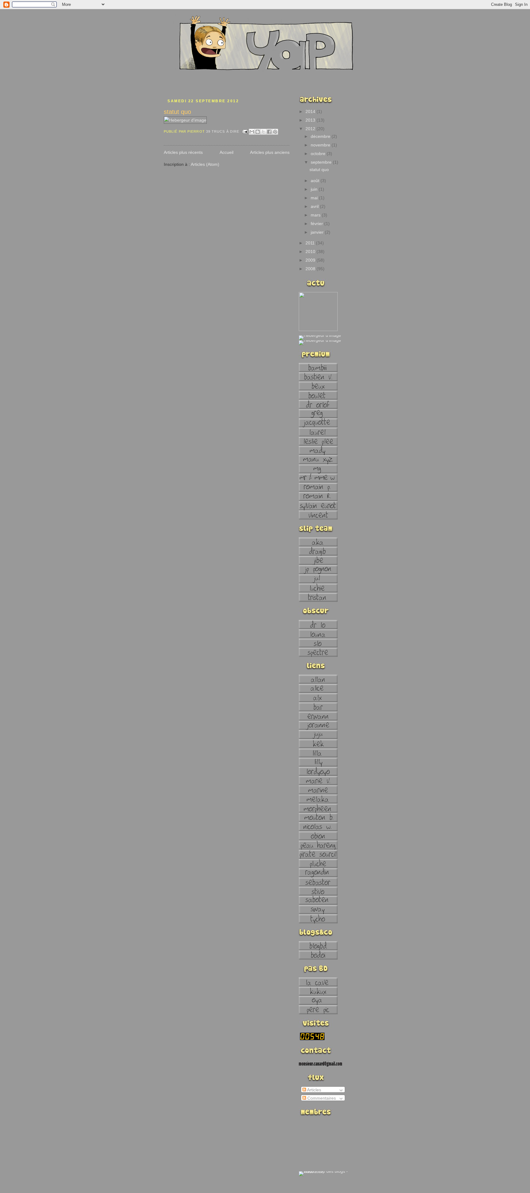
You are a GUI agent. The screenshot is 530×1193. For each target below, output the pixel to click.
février (317, 223)
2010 (311, 251)
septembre (322, 162)
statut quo (177, 111)
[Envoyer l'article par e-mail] (244, 131)
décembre (321, 136)
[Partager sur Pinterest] (275, 132)
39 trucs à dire (222, 131)
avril (315, 206)
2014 (311, 111)
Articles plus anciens (270, 152)
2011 (310, 242)
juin (315, 189)
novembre (321, 144)
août (316, 180)
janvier (318, 232)
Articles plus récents (183, 152)
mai (315, 197)
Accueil (226, 152)
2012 (311, 128)
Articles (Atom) (205, 164)
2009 (311, 260)
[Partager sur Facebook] (269, 132)
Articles (313, 1089)
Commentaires (321, 1098)
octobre (319, 153)
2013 (311, 120)
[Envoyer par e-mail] (252, 132)
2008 (311, 268)
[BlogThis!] (258, 132)
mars (316, 214)
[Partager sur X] (263, 132)
